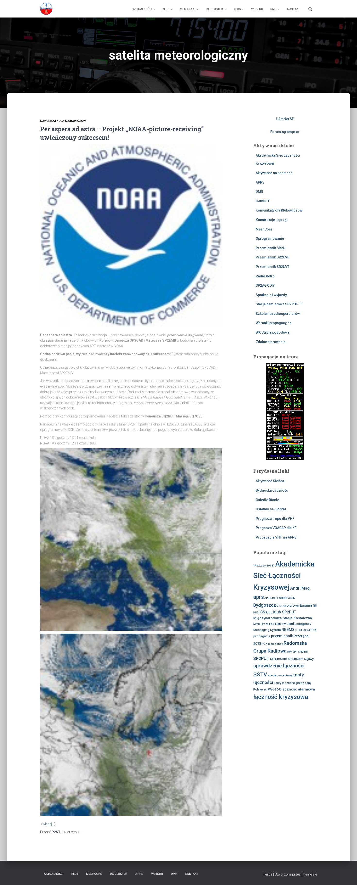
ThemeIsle (309, 874)
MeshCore (188, 9)
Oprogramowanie (270, 238)
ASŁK (291, 598)
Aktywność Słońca (270, 481)
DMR (273, 9)
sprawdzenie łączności (279, 666)
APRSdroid (271, 598)
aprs (258, 597)
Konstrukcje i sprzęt (272, 220)
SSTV (260, 674)
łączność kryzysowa (280, 696)
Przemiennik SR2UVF (272, 257)
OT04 (298, 630)
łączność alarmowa (298, 689)
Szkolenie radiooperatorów (278, 314)
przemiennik (282, 636)
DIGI (289, 605)
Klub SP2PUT (284, 612)
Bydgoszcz (264, 605)
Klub (166, 9)
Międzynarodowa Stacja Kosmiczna (282, 618)
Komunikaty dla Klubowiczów (63, 121)
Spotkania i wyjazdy (271, 295)
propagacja (261, 636)
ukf (265, 689)
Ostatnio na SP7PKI (271, 509)
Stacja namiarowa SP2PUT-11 (279, 304)
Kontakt (293, 9)
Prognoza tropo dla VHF (275, 519)
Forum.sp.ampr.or (285, 132)
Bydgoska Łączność (272, 490)
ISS (262, 612)
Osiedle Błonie (267, 500)
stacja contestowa (280, 675)
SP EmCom (278, 659)
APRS (237, 9)
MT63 (270, 624)
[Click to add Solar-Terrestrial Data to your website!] (285, 411)
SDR (295, 651)
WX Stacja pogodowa (272, 332)
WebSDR (257, 9)
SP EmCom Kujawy (301, 659)
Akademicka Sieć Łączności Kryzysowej (283, 575)
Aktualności (143, 9)
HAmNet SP (285, 119)
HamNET (263, 201)
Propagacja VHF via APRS (276, 537)
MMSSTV (259, 624)
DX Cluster (215, 9)
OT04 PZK (309, 630)
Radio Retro (265, 276)
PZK (264, 644)
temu (70, 832)
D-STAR (281, 605)
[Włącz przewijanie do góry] (347, 875)
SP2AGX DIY (265, 285)
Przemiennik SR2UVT (272, 267)
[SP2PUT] (46, 9)
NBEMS (288, 629)
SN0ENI (303, 651)
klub (269, 612)
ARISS (283, 598)
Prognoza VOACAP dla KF (276, 528)
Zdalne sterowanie (270, 342)
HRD (256, 612)
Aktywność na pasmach (274, 173)
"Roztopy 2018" (263, 565)
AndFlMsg (300, 588)
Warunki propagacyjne (273, 323)
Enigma (306, 605)
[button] (154, 9)
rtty (289, 651)
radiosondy (275, 644)
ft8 (315, 605)
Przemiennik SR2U (270, 248)
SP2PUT (261, 658)
